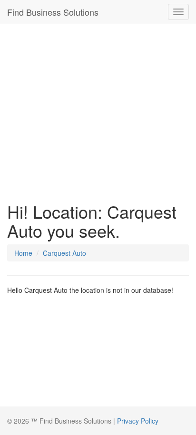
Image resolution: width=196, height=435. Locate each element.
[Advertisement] (98, 110)
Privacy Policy (137, 420)
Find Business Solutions (52, 12)
